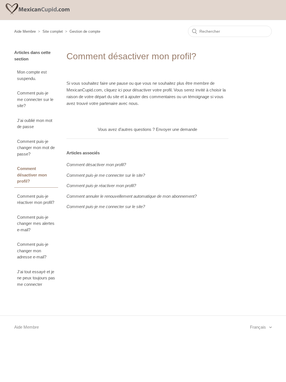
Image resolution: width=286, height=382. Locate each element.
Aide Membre (25, 31)
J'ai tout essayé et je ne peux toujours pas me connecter (36, 278)
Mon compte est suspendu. (32, 75)
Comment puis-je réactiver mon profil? (35, 199)
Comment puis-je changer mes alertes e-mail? (35, 223)
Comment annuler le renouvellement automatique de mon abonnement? (131, 196)
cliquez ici (113, 90)
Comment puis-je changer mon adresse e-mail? (32, 250)
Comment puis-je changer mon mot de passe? (36, 147)
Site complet (52, 31)
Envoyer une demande (176, 129)
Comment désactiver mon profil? (32, 174)
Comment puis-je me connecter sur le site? (35, 99)
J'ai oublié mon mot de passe (34, 123)
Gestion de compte (85, 31)
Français (258, 327)
